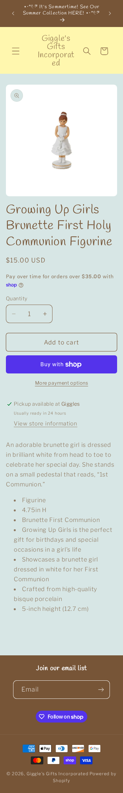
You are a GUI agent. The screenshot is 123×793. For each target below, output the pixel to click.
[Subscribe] (101, 689)
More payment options (61, 383)
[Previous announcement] (13, 13)
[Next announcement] (110, 13)
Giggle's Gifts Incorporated (58, 773)
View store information (45, 423)
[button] (16, 51)
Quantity (17, 298)
